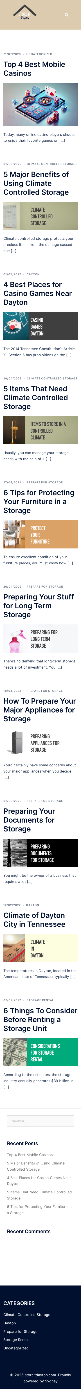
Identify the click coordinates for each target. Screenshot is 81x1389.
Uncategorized (39, 54)
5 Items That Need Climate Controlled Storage (35, 397)
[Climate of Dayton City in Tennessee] (40, 947)
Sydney (51, 1381)
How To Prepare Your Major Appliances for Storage (39, 710)
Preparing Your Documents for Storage (29, 820)
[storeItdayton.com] (25, 14)
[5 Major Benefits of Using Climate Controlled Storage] (40, 215)
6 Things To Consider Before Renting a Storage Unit (40, 1019)
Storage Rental (40, 1000)
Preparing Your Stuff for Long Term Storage (38, 605)
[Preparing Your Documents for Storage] (40, 852)
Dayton (33, 274)
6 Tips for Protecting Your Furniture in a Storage (38, 501)
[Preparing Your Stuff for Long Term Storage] (40, 638)
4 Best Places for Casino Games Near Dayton (37, 293)
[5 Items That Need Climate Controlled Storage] (40, 430)
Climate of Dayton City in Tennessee (34, 920)
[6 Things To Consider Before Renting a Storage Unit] (40, 1052)
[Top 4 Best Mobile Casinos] (40, 104)
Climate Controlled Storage (52, 164)
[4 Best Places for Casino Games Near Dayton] (40, 325)
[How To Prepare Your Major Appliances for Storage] (40, 742)
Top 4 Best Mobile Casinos (30, 1154)
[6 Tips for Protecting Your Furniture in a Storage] (40, 534)
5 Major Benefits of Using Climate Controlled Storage (36, 183)
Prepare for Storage (45, 482)
